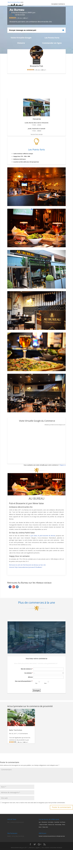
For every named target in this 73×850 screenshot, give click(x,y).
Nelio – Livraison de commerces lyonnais (15, 822)
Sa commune (28, 673)
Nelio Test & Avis (15, 730)
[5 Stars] (15, 17)
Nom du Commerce (27, 669)
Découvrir (36, 643)
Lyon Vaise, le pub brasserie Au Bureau (42, 535)
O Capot (36, 631)
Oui (36, 683)
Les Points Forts (52, 37)
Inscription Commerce (58, 4)
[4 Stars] (14, 17)
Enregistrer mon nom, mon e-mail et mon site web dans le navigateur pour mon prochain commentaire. (33, 802)
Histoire (21, 43)
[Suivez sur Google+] (13, 586)
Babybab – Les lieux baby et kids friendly (15, 836)
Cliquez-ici (63, 465)
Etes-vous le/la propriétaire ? (24, 681)
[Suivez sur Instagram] (17, 586)
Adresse (30, 677)
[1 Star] (10, 17)
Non (45, 683)
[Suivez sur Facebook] (10, 586)
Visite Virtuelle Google (21, 37)
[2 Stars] (11, 17)
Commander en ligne (52, 43)
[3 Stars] (12, 17)
